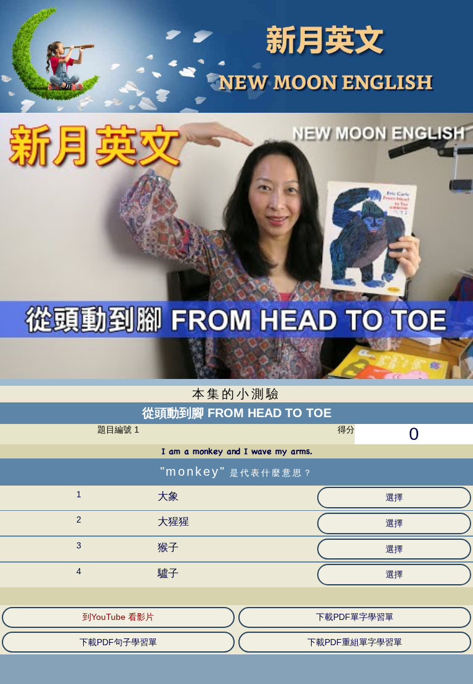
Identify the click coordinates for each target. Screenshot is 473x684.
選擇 (394, 497)
